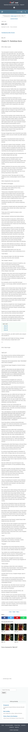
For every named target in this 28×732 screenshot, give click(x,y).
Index (14, 611)
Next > (18, 611)
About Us (17, 727)
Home (2, 725)
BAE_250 (6, 326)
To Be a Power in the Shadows (10, 716)
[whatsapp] (23, 617)
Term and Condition (9, 725)
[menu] (3, 11)
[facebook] (14, 7)
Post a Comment (13, 26)
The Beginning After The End (8, 32)
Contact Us (11, 727)
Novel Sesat (15, 730)
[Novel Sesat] (14, 2)
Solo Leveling (6, 711)
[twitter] (11, 617)
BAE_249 (6, 328)
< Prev (10, 611)
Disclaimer (23, 725)
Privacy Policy (17, 725)
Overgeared (6, 705)
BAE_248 (6, 330)
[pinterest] (17, 617)
